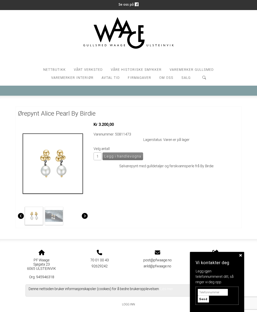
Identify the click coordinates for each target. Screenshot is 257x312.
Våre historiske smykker (136, 70)
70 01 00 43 (99, 260)
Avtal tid (111, 78)
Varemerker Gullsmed (192, 70)
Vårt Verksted (88, 70)
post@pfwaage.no (157, 260)
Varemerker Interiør (72, 78)
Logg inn (128, 304)
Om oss (166, 78)
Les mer (166, 289)
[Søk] (204, 77)
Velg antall (102, 149)
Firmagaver (139, 78)
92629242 (100, 266)
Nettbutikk (54, 70)
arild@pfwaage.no (157, 266)
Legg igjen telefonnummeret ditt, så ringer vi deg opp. (215, 276)
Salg (186, 78)
